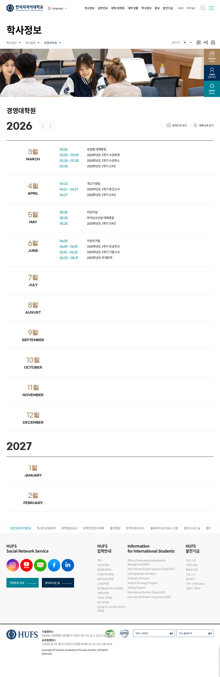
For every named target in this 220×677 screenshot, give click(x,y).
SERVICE (212, 75)
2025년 (43, 125)
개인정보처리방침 (20, 528)
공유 (205, 42)
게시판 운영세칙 (46, 528)
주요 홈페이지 (185, 633)
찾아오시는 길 (192, 528)
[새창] (12, 561)
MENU (212, 92)
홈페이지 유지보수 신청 (164, 528)
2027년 (51, 125)
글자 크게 (184, 42)
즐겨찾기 (198, 42)
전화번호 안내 (17, 583)
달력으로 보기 (179, 125)
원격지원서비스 (135, 528)
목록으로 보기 (206, 125)
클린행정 (115, 528)
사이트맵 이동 (211, 8)
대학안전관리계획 (93, 528)
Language (57, 8)
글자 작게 (190, 42)
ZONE (212, 60)
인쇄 (212, 42)
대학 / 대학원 (142, 633)
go (171, 633)
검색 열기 (203, 8)
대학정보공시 (69, 528)
